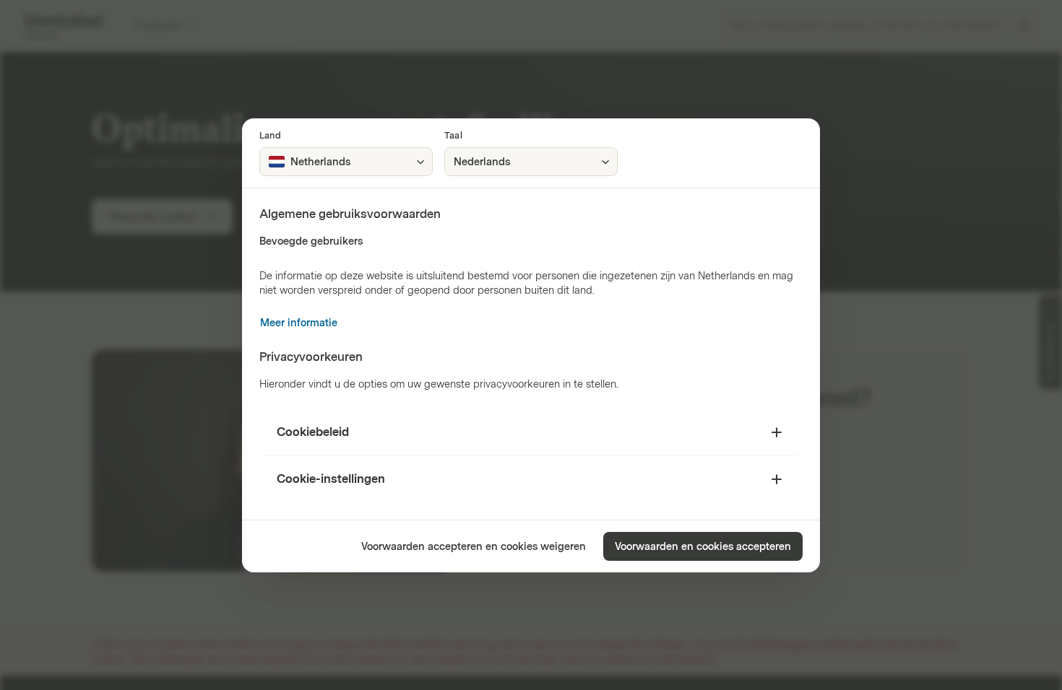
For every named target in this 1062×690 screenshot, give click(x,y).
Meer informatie (298, 323)
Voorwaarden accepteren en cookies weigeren (473, 547)
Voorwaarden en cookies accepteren (703, 547)
